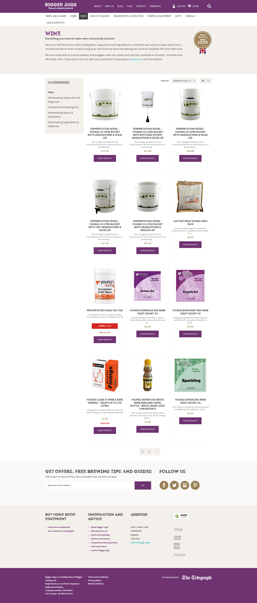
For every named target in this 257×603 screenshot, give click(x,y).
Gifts (178, 16)
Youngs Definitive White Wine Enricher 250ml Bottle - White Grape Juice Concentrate (147, 404)
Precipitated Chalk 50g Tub (105, 310)
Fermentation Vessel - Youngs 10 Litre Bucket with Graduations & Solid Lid (105, 133)
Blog (120, 6)
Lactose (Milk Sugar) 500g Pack (190, 223)
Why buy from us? (99, 531)
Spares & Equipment (159, 16)
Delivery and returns (100, 539)
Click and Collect (99, 546)
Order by (165, 80)
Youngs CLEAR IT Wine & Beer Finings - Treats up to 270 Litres (105, 402)
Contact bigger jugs (100, 550)
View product (104, 158)
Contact (141, 6)
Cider (73, 16)
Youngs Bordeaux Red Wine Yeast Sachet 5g (147, 312)
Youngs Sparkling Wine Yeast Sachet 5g (190, 401)
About (98, 6)
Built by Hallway (95, 583)
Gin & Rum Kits (56, 22)
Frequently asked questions (104, 542)
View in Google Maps (140, 542)
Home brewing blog (100, 535)
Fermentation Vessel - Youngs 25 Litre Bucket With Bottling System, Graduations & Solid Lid (147, 133)
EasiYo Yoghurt (100, 16)
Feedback (155, 6)
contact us (136, 59)
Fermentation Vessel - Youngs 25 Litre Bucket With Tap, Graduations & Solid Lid (104, 226)
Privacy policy (94, 580)
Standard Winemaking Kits (63, 107)
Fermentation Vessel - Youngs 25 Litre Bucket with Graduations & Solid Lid (190, 133)
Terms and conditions (98, 577)
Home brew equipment (59, 527)
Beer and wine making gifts (61, 531)
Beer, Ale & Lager (56, 16)
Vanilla (190, 16)
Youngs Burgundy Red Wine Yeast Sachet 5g (190, 312)
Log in (181, 6)
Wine (83, 16)
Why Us (109, 6)
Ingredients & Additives (128, 16)
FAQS (130, 6)
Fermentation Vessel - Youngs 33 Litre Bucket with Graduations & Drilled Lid (147, 226)
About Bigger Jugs (99, 527)
